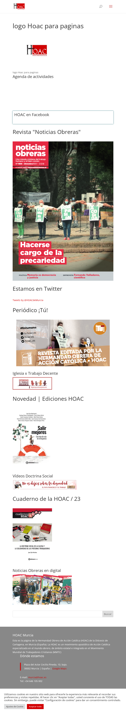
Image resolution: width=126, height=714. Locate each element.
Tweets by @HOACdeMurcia (28, 300)
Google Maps (59, 668)
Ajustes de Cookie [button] (14, 706)
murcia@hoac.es (37, 677)
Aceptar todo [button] (35, 706)
